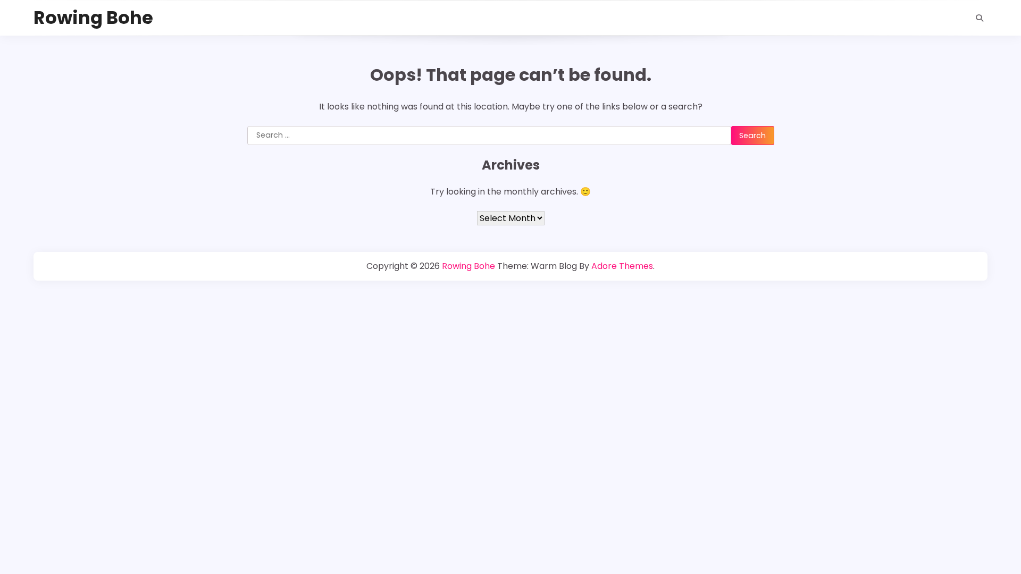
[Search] (979, 18)
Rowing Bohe (93, 17)
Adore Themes (622, 266)
